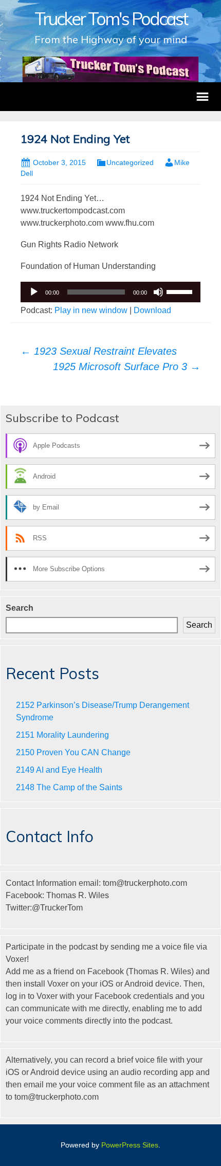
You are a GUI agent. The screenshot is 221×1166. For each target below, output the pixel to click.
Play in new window (90, 310)
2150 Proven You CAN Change (73, 752)
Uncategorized (130, 162)
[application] (110, 292)
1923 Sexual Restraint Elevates (99, 351)
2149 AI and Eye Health (59, 770)
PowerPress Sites (129, 1145)
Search (19, 608)
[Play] (34, 292)
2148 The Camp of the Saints (69, 787)
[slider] (181, 291)
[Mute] (158, 292)
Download (152, 310)
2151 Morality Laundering (62, 735)
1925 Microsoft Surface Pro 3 (126, 366)
